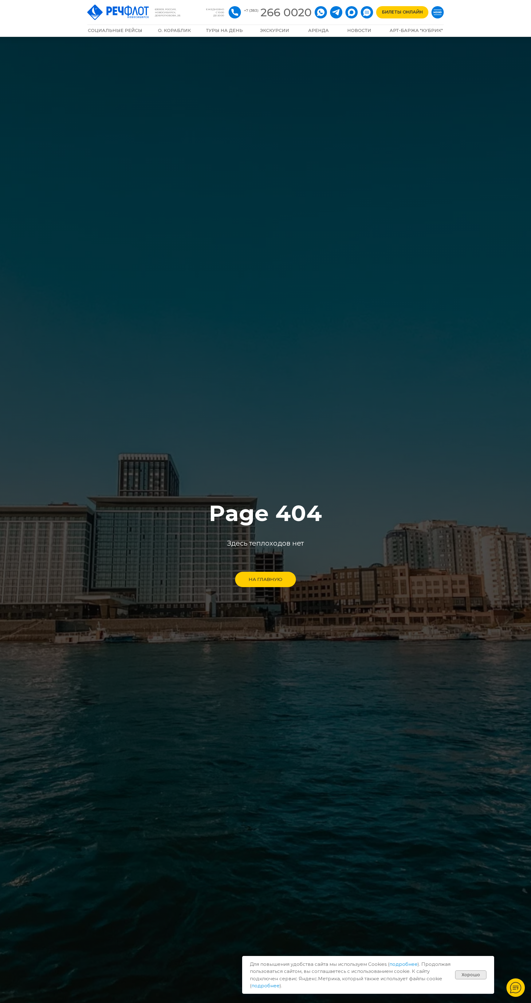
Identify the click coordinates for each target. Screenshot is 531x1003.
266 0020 (286, 12)
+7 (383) (251, 10)
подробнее (403, 964)
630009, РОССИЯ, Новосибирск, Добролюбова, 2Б (167, 12)
